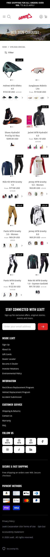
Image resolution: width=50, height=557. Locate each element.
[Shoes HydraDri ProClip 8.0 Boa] (12, 116)
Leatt (12, 537)
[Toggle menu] (4, 17)
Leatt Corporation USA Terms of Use (19, 526)
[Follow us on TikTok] (19, 449)
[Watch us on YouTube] (7, 449)
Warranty (6, 420)
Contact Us (7, 415)
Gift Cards (7, 354)
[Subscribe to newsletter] (43, 326)
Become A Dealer (10, 363)
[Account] (40, 17)
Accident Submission (12, 397)
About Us (6, 349)
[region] (10, 97)
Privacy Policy (8, 521)
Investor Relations (10, 368)
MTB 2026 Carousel (17, 47)
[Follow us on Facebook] (42, 441)
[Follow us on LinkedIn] (31, 449)
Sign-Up (6, 344)
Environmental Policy (12, 373)
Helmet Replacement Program (16, 392)
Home (4, 47)
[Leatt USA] (25, 17)
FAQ (4, 425)
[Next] (21, 97)
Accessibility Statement (13, 532)
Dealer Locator (9, 359)
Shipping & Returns (11, 411)
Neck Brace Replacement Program (18, 387)
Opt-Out (41, 526)
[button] (4, 97)
